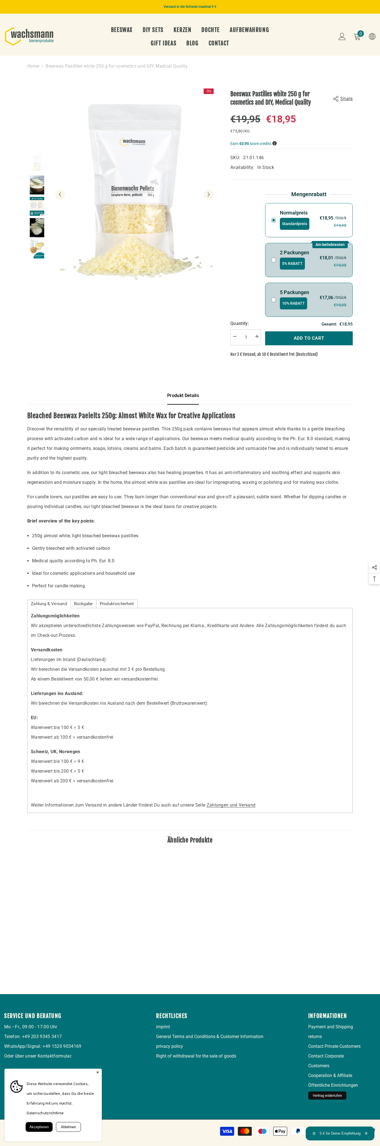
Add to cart (309, 338)
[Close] (97, 1073)
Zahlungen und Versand (231, 805)
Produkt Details (183, 395)
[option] (190, 7)
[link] (56, 937)
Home (33, 66)
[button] (60, 194)
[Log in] (342, 36)
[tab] (49, 604)
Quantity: (239, 323)
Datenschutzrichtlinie (45, 1112)
